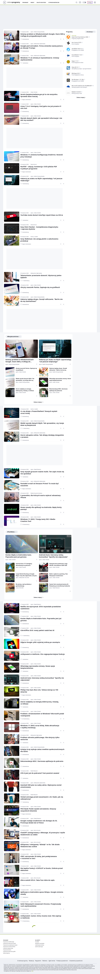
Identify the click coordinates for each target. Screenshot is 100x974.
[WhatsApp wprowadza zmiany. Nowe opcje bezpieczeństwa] (43, 382)
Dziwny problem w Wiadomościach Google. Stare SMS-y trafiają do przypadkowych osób (19, 360)
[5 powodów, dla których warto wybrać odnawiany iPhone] (11, 497)
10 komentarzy (25, 524)
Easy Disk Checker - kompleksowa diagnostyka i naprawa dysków (39, 228)
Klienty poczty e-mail (77, 93)
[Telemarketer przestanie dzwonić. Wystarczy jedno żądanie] (11, 277)
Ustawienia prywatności (76, 961)
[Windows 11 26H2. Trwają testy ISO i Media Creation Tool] (11, 521)
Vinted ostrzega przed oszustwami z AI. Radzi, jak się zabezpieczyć (41, 798)
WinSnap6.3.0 (75, 73)
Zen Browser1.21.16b (78, 79)
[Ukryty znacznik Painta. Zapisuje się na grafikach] (11, 289)
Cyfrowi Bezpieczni (53, 2)
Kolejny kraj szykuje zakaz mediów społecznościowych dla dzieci (42, 750)
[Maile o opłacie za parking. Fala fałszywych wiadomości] (43, 577)
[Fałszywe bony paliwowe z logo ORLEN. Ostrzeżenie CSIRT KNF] (43, 567)
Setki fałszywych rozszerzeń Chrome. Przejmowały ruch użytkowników (40, 905)
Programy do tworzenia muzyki (9, 943)
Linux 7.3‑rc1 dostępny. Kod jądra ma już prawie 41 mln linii (40, 107)
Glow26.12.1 (75, 67)
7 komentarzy (25, 183)
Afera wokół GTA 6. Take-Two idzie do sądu (37, 880)
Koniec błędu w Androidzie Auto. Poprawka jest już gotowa (18, 556)
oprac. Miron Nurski (35, 830)
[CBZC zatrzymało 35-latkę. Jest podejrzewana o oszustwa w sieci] (11, 858)
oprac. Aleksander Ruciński (22, 577)
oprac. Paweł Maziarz (36, 469)
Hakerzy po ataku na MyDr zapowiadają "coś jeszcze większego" (41, 179)
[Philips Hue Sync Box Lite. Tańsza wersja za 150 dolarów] (11, 691)
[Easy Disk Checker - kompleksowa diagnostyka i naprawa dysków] (11, 229)
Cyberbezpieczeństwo (39, 945)
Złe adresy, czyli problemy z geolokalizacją (23, 585)
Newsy (32, 2)
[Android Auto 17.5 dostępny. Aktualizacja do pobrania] (10, 567)
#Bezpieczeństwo (13, 336)
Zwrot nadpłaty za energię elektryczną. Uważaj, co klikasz (25, 389)
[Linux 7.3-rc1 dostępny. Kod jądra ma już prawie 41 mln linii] (11, 108)
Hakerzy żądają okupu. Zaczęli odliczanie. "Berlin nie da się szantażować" (41, 300)
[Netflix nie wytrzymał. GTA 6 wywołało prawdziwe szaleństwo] (11, 608)
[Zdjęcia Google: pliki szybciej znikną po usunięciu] (11, 644)
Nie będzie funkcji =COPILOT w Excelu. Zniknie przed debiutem (41, 869)
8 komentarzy (25, 111)
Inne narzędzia (75, 44)
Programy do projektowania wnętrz (10, 945)
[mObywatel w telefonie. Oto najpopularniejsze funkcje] (11, 656)
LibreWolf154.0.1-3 (77, 48)
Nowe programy (6, 953)
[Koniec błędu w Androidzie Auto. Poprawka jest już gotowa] (21, 544)
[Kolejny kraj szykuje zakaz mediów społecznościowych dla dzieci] (11, 751)
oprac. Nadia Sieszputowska (37, 31)
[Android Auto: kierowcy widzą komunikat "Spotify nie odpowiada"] (55, 544)
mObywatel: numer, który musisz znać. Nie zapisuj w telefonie (40, 917)
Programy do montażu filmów (9, 946)
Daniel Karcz (34, 164)
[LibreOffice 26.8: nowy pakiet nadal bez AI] (11, 632)
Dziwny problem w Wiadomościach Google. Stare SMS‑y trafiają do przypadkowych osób (42, 35)
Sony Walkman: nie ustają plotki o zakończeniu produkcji (39, 240)
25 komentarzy (25, 719)
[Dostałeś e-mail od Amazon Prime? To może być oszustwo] (11, 485)
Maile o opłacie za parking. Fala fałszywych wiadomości (58, 574)
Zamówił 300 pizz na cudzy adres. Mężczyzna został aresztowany (40, 786)
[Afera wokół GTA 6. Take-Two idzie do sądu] (11, 882)
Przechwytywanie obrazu (78, 75)
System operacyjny (39, 946)
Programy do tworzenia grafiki (9, 951)
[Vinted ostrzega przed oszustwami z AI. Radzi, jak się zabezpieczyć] (11, 798)
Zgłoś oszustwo (41, 2)
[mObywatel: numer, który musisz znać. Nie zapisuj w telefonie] (11, 917)
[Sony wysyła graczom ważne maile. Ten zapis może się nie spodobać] (11, 473)
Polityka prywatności (62, 961)
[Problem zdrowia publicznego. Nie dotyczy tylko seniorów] (11, 739)
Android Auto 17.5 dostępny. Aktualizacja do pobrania (24, 564)
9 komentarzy (25, 416)
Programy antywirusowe (78, 38)
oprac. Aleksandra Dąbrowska (38, 43)
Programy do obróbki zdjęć (8, 941)
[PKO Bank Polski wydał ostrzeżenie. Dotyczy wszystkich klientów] (11, 810)
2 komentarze (25, 766)
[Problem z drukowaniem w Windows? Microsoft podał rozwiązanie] (11, 715)
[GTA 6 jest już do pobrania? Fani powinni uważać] (11, 775)
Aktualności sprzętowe (39, 943)
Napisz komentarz (26, 99)
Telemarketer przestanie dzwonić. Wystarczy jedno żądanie (40, 276)
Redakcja (31, 961)
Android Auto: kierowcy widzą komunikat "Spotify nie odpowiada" (53, 556)
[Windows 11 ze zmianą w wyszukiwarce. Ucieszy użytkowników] (11, 59)
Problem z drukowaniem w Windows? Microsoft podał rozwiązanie (42, 714)
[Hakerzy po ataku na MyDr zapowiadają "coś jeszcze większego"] (11, 180)
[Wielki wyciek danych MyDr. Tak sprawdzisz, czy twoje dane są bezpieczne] (10, 382)
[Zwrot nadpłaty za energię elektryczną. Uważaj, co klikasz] (10, 392)
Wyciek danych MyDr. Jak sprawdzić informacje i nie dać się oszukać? (41, 119)
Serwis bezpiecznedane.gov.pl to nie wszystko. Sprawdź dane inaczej (39, 95)
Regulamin (38, 961)
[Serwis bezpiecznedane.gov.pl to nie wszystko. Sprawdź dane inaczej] (11, 96)
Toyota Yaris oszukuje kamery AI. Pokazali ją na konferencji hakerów (59, 585)
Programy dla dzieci (7, 950)
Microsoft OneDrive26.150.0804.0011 (82, 85)
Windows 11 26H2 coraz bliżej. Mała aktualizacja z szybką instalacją (39, 726)
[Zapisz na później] (60, 39)
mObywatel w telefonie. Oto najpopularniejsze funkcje (42, 654)
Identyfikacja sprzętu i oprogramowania (81, 68)
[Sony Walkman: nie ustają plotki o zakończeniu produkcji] (11, 240)
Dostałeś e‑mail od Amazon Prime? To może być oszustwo (39, 484)
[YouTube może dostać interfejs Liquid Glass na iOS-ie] (11, 217)
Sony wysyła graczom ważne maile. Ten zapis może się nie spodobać (42, 472)
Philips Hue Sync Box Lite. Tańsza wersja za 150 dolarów (39, 691)
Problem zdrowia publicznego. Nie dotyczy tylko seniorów (39, 738)
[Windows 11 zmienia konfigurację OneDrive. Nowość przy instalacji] (11, 156)
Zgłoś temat (52, 961)
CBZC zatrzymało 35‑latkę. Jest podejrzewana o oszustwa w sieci (38, 857)
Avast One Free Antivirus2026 (80, 37)
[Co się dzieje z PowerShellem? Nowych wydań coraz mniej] (11, 413)
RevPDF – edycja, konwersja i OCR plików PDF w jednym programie (38, 167)
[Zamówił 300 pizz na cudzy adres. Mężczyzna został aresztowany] (11, 787)
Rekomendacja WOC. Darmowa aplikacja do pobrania (58, 389)
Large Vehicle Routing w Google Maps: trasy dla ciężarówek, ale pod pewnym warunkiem (26, 575)
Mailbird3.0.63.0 (76, 92)
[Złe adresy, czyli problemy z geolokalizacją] (10, 587)
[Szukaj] (76, 2)
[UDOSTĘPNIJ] (63, 39)
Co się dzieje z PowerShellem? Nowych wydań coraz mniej (38, 412)
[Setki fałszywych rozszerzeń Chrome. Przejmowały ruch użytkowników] (11, 906)
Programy (25, 2)
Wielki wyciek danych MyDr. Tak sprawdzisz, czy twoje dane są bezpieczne (25, 379)
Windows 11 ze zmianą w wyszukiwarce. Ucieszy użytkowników (39, 59)
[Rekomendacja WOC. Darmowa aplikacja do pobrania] (43, 392)
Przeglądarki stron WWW (78, 50)
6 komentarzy (25, 123)
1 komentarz (25, 63)
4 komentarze (25, 39)
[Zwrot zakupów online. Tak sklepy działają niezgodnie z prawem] (11, 437)
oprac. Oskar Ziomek (36, 104)
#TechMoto (11, 532)
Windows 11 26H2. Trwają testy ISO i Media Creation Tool (37, 520)
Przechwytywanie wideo (77, 62)
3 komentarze (25, 51)
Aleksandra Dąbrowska (36, 273)
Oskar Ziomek (34, 92)
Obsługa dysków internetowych (79, 87)
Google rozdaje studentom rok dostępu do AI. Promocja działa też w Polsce (38, 822)
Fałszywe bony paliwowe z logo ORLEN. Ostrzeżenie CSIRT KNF (58, 564)
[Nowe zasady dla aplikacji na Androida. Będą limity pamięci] (11, 509)
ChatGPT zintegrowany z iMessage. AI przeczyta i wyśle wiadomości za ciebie (42, 833)
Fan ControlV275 (76, 42)
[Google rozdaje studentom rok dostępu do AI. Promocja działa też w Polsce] (11, 822)
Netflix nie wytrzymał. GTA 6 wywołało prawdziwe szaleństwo (40, 607)
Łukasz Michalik (19, 588)
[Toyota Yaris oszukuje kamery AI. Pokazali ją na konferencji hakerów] (43, 587)
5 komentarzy (25, 160)
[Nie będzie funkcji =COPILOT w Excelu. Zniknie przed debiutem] (11, 870)
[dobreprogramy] (14, 2)
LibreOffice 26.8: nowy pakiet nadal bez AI (37, 630)
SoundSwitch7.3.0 (77, 55)
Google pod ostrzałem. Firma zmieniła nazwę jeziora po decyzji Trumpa (41, 47)
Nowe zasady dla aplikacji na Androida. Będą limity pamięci (41, 508)
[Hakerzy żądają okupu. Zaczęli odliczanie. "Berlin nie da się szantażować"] (11, 301)
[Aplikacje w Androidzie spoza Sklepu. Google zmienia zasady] (11, 894)
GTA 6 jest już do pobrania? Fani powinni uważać (39, 773)
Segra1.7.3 (75, 61)
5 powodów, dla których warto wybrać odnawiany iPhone (40, 496)
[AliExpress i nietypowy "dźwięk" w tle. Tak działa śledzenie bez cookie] (11, 846)
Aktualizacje (90, 31)
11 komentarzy (25, 280)
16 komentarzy (25, 921)
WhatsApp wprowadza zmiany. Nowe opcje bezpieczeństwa (60, 379)
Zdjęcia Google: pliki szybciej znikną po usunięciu (40, 642)
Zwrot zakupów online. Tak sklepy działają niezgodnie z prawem (42, 436)
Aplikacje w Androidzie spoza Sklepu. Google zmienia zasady (41, 893)
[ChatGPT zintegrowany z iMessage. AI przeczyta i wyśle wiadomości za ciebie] (11, 834)
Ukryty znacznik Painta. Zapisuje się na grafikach (40, 287)
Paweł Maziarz (34, 771)
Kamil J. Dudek (34, 236)
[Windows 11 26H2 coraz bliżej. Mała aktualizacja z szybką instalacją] (11, 727)
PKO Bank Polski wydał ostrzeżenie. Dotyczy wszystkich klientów (38, 810)
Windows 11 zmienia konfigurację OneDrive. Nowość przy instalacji (41, 156)
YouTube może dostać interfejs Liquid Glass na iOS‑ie (41, 215)
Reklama (44, 961)
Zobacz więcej (38, 402)
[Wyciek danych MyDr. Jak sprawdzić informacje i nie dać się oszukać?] (11, 120)
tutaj (32, 971)
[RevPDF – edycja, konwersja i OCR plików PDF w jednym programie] (11, 168)
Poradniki (37, 941)
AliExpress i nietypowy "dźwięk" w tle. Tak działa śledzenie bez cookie (40, 845)
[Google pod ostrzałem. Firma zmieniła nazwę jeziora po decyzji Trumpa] (11, 47)
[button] (95, 2)
